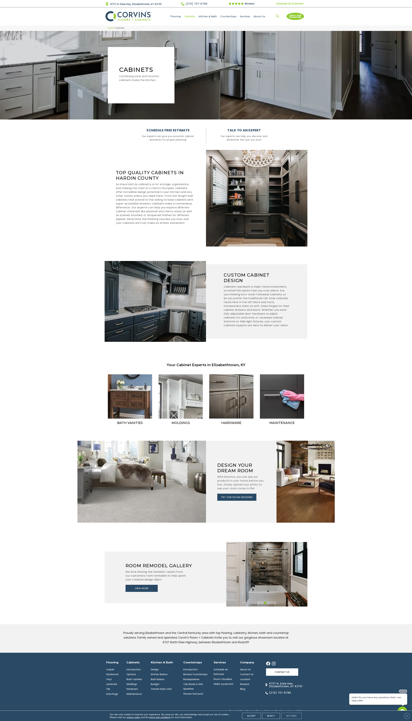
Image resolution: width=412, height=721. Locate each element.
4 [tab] (268, 603)
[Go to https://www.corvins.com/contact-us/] (244, 135)
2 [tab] (262, 603)
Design (155, 669)
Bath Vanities (134, 679)
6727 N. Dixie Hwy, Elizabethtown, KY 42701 (136, 4)
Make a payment (224, 684)
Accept (251, 715)
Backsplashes (191, 679)
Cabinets (189, 16)
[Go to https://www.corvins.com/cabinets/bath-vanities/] (130, 400)
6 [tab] (274, 603)
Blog (242, 689)
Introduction (133, 669)
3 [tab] (265, 603)
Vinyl (109, 679)
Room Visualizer (223, 679)
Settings (291, 715)
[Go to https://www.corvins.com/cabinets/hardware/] (231, 400)
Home (110, 28)
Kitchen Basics (159, 674)
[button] (236, 497)
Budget (155, 684)
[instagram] (274, 664)
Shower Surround (193, 693)
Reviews (249, 3)
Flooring (175, 16)
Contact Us (246, 674)
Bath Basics (157, 679)
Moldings (131, 684)
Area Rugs (112, 694)
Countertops (228, 16)
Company (247, 662)
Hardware (132, 689)
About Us (259, 16)
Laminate (111, 684)
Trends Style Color (161, 689)
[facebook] (268, 664)
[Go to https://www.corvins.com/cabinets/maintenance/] (282, 400)
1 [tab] (258, 603)
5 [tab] (271, 603)
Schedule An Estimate (289, 3)
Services (245, 16)
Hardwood (112, 674)
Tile (108, 689)
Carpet (110, 669)
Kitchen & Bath (208, 16)
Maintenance (134, 694)
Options (131, 674)
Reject (271, 715)
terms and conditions (160, 717)
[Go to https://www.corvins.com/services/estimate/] (168, 135)
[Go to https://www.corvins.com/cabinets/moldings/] (181, 400)
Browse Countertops (195, 674)
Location (245, 679)
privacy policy (133, 717)
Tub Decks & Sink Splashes (193, 686)
